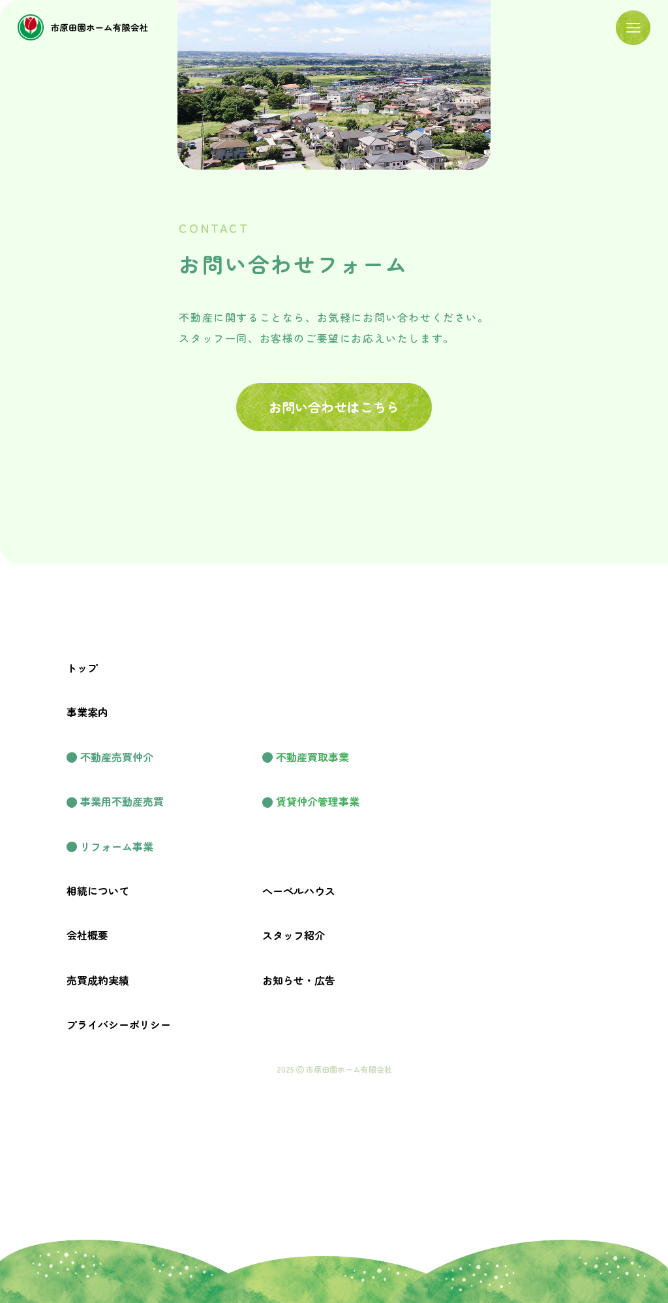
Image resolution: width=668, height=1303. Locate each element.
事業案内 (87, 712)
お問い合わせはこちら (334, 406)
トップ (82, 667)
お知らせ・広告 (298, 980)
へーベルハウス (298, 890)
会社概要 (87, 935)
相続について (98, 890)
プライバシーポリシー (119, 1024)
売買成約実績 (98, 980)
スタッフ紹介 (293, 935)
